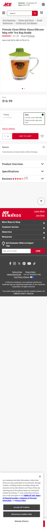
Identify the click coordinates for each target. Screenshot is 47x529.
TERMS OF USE (29, 495)
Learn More (39, 211)
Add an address (8, 129)
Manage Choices (21, 521)
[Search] (35, 13)
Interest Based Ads (14, 274)
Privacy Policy (30, 272)
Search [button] (12, 13)
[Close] (40, 476)
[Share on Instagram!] (14, 263)
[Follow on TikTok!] (34, 263)
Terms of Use (17, 272)
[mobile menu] (3, 12)
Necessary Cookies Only (21, 514)
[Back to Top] (41, 201)
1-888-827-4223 (19, 293)
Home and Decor (26, 20)
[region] (21, 501)
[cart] (42, 12)
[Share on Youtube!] (29, 263)
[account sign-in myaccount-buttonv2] (43, 4)
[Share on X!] (19, 263)
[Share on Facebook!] (10, 263)
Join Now (40, 215)
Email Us (30, 293)
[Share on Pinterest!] (24, 263)
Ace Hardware (9, 20)
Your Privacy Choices (21, 277)
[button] (23, 64)
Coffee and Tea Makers (26, 23)
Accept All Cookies (22, 507)
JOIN (38, 251)
